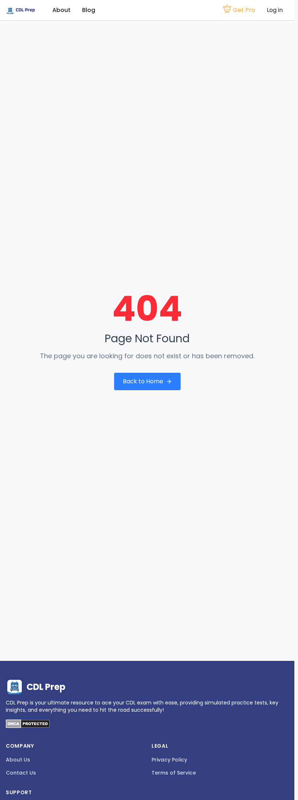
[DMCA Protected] (28, 726)
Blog (88, 10)
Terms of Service (174, 772)
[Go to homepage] (20, 10)
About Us (18, 759)
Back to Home (143, 381)
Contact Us (21, 772)
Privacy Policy (169, 759)
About (61, 10)
